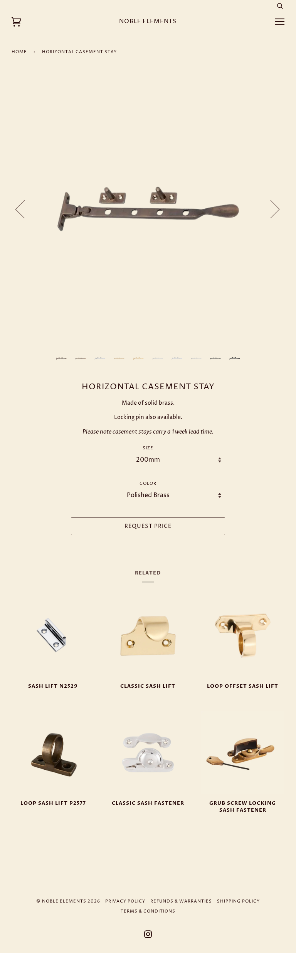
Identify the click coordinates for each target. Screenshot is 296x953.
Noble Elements (148, 21)
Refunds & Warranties (181, 901)
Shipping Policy (238, 901)
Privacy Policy (125, 901)
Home (19, 52)
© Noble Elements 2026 (68, 901)
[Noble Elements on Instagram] (148, 936)
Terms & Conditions (148, 911)
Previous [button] (25, 208)
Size (148, 448)
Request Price (148, 526)
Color (148, 483)
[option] (148, 208)
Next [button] (270, 208)
